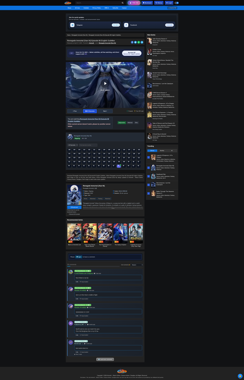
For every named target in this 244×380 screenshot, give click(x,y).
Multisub (130, 122)
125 (74, 157)
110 (74, 161)
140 (74, 153)
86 (118, 165)
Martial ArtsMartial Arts (168, 96)
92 (88, 165)
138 (84, 153)
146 (119, 149)
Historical (107, 198)
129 (129, 153)
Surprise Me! (172, 8)
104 (104, 161)
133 (109, 153)
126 (69, 157)
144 (129, 149)
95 (74, 165)
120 (99, 157)
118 (109, 157)
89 (103, 165)
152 (89, 149)
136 (94, 153)
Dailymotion (122, 122)
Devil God (77, 343)
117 (114, 157)
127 (139, 153)
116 (119, 157)
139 (79, 153)
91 (93, 165)
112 (139, 157)
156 (69, 149)
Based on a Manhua (166, 105)
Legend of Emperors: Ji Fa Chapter (163, 103)
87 (113, 165)
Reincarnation (162, 116)
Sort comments (125, 265)
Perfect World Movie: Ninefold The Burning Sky (163, 61)
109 (79, 161)
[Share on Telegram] (142, 42)
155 (74, 149)
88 (108, 165)
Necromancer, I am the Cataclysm (163, 83)
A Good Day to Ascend (159, 134)
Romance (166, 127)
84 (128, 165)
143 (134, 149)
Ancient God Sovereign (160, 73)
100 (124, 161)
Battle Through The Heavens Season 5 (165, 192)
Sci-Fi (164, 178)
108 (84, 161)
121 (94, 157)
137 (89, 153)
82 (138, 165)
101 (119, 161)
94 (79, 165)
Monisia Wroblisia (80, 290)
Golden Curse (157, 49)
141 (69, 153)
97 (138, 161)
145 (124, 149)
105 (99, 161)
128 (134, 153)
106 (94, 161)
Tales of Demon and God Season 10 (164, 123)
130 (124, 153)
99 (128, 161)
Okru (136, 122)
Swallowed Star (161, 174)
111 (69, 161)
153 (84, 149)
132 (114, 153)
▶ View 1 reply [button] (78, 354)
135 (99, 153)
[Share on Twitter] (135, 42)
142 (139, 149)
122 (89, 157)
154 (79, 149)
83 (133, 165)
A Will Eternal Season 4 (160, 92)
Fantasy (100, 198)
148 (109, 149)
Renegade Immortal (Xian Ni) (107, 43)
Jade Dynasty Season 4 (160, 38)
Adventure (93, 198)
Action (85, 198)
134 (104, 153)
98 (133, 161)
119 (104, 157)
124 (79, 157)
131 (119, 153)
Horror (172, 51)
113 (134, 157)
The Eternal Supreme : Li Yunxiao (163, 112)
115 (124, 157)
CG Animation (160, 161)
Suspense (163, 53)
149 (104, 149)
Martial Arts (155, 42)
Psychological (156, 53)
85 (123, 165)
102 (114, 161)
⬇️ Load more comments (105, 359)
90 (98, 165)
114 (129, 157)
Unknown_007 (79, 324)
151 (94, 149)
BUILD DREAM (123, 191)
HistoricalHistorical (157, 96)
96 (69, 165)
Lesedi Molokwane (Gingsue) (83, 273)
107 (89, 161)
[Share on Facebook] (132, 42)
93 (84, 165)
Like (77, 281)
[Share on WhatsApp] (139, 42)
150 (99, 149)
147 (114, 149)
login (79, 257)
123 (84, 157)
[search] (122, 3)
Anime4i (91, 43)
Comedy (163, 94)
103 (109, 161)
